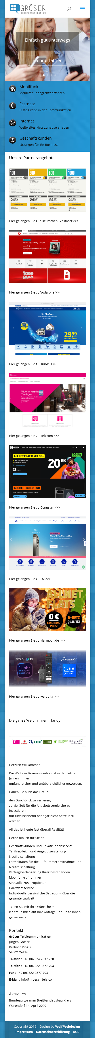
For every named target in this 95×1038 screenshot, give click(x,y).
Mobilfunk (28, 86)
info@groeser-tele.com (38, 979)
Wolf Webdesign (68, 1026)
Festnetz (27, 103)
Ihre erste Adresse (47, 46)
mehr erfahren (48, 66)
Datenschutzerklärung (53, 1032)
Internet (26, 121)
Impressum (24, 1032)
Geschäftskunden (35, 138)
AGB (76, 1032)
